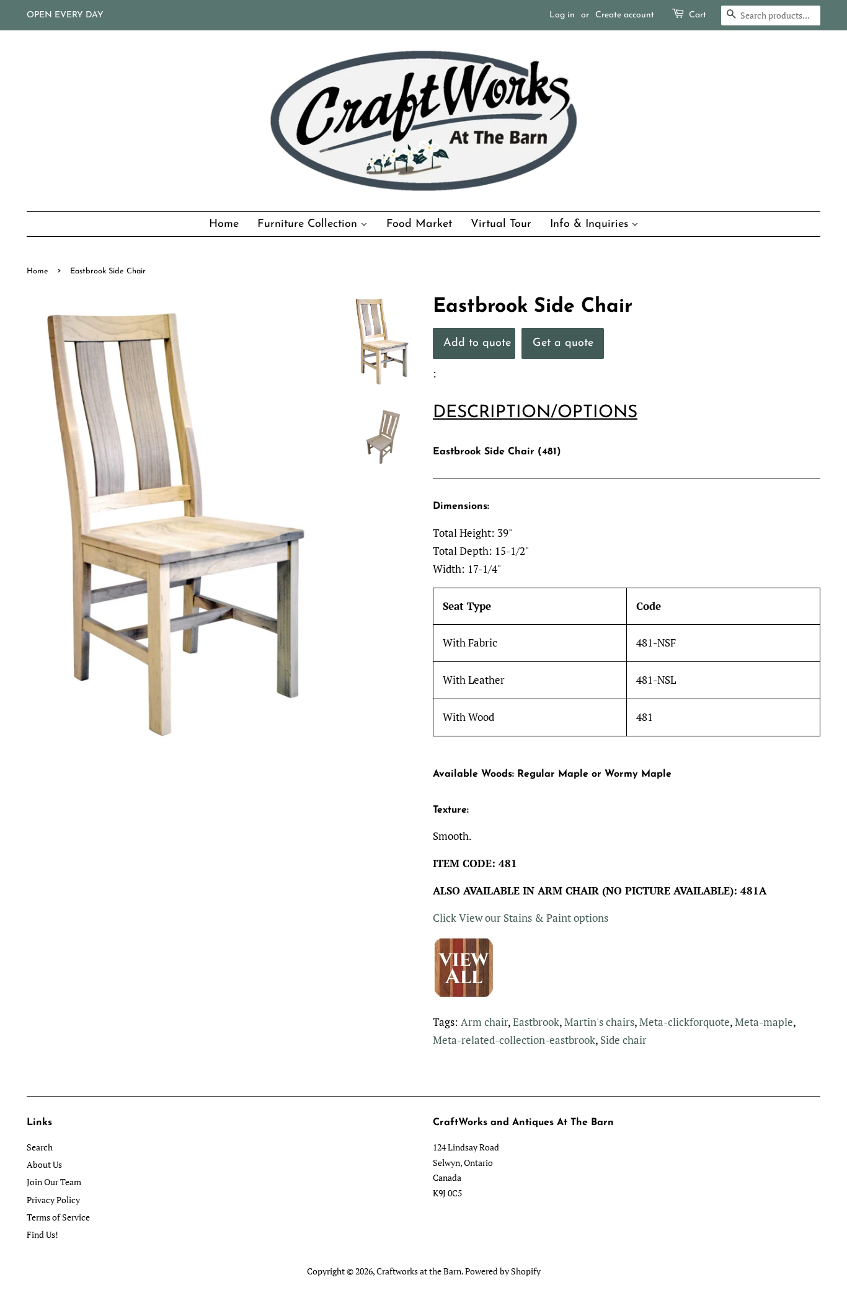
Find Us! (42, 1234)
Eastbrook (536, 1022)
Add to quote (477, 343)
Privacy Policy (53, 1200)
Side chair (623, 1040)
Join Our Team (54, 1182)
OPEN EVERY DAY (65, 15)
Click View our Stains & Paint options (520, 918)
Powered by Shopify (503, 1271)
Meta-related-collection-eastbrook (514, 1040)
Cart (697, 15)
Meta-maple (764, 1022)
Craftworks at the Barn (418, 1271)
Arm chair (484, 1022)
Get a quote (563, 343)
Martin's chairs (599, 1022)
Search (40, 1147)
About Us (44, 1164)
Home (37, 271)
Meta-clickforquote (684, 1022)
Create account (624, 15)
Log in (562, 15)
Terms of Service (58, 1217)
